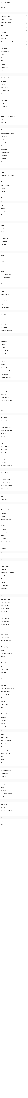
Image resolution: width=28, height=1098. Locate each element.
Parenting (3, 513)
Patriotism (3, 526)
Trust (2, 756)
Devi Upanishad (5, 185)
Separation (4, 663)
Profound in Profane (6, 542)
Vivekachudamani (5, 796)
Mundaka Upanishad (6, 465)
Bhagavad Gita (5, 90)
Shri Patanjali (4, 682)
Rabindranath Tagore (6, 563)
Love (2, 407)
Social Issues (4, 704)
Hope (2, 304)
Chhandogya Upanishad (7, 133)
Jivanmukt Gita (5, 354)
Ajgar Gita (3, 32)
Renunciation (4, 585)
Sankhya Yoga (5, 647)
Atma (2, 54)
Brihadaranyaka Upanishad (8, 116)
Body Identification (6, 109)
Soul (2, 707)
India (2, 318)
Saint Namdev (4, 628)
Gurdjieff (3, 268)
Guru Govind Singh (6, 274)
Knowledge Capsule (6, 377)
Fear (2, 228)
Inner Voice (4, 327)
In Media (3, 314)
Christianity (4, 136)
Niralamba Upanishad (6, 479)
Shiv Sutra (3, 672)
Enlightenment (5, 211)
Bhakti (2, 97)
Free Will (3, 244)
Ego (2, 205)
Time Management (6, 750)
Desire (3, 179)
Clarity (2, 139)
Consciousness (5, 162)
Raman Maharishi (5, 566)
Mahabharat (4, 417)
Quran (2, 555)
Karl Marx (3, 361)
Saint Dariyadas (5, 605)
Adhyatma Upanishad (6, 19)
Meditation (4, 449)
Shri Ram (3, 685)
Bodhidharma (4, 106)
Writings (3, 813)
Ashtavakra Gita (5, 51)
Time (2, 747)
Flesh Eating (4, 238)
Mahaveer (3, 424)
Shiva (2, 675)
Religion (3, 582)
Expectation (4, 218)
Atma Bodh (4, 57)
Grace (2, 261)
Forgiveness (4, 241)
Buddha (3, 119)
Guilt (2, 264)
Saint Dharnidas (5, 608)
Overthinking (4, 499)
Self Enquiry (4, 659)
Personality (4, 529)
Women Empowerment (7, 810)
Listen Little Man (5, 397)
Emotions (3, 208)
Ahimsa (3, 29)
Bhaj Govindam (5, 94)
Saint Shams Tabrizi (6, 640)
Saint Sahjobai (5, 637)
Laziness (3, 388)
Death (2, 172)
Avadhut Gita (4, 67)
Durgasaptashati (5, 194)
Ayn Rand (3, 70)
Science (3, 656)
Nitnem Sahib (4, 489)
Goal (2, 255)
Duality (3, 191)
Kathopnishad (4, 367)
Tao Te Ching (4, 737)
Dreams (3, 188)
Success (3, 717)
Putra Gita (3, 548)
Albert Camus (4, 35)
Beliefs (3, 84)
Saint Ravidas (4, 634)
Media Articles (5, 446)
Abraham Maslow (5, 16)
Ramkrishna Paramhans (7, 572)
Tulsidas (3, 763)
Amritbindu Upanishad (7, 41)
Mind (2, 456)
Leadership (4, 391)
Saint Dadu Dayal (5, 602)
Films (2, 235)
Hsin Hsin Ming (5, 307)
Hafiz (2, 291)
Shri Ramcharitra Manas (7, 688)
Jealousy (3, 347)
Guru (2, 271)
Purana (3, 545)
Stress (3, 710)
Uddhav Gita (4, 773)
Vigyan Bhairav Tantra (6, 793)
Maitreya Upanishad (6, 427)
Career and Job (5, 130)
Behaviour (3, 81)
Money (3, 459)
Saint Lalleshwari (5, 618)
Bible (2, 103)
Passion (3, 516)
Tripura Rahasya (5, 753)
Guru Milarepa (4, 280)
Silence (3, 701)
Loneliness (4, 404)
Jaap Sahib (4, 341)
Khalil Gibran (4, 374)
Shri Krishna (4, 679)
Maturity (3, 436)
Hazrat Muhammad (6, 301)
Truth (2, 759)
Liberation (3, 394)
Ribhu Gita (4, 588)
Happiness (4, 297)
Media (2, 443)
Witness (3, 807)
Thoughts (3, 743)
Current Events (5, 165)
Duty (2, 198)
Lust (2, 410)
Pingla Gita (4, 532)
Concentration (5, 152)
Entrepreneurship (5, 215)
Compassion (4, 146)
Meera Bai (3, 452)
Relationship (4, 579)
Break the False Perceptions (8, 113)
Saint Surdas (4, 644)
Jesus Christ (4, 350)
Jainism (3, 344)
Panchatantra (4, 506)
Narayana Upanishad (6, 476)
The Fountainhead (6, 740)
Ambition (3, 38)
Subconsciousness (6, 714)
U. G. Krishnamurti (6, 770)
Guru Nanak (4, 284)
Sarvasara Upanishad (6, 653)
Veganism (3, 790)
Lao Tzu (3, 384)
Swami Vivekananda (6, 726)
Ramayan (3, 569)
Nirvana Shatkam (5, 482)
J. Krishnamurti (5, 338)
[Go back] (2, 2)
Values (3, 787)
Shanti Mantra (4, 669)
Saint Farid (4, 612)
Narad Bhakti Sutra (6, 473)
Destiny (3, 182)
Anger (2, 45)
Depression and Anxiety (7, 175)
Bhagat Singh (4, 87)
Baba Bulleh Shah (5, 78)
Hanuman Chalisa (5, 294)
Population (4, 538)
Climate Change (5, 142)
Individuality (4, 321)
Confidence (4, 155)
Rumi (2, 591)
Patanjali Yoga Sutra (6, 519)
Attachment (4, 61)
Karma (3, 364)
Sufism (3, 723)
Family (2, 225)
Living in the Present (6, 400)
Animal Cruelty (5, 48)
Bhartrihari (4, 100)
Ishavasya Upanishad (6, 330)
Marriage (3, 433)
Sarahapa (3, 650)
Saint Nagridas (5, 624)
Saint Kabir (4, 615)
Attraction (3, 64)
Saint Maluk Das (5, 621)
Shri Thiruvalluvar (5, 691)
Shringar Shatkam (6, 695)
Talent (2, 734)
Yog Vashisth (4, 821)
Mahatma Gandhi (5, 421)
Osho (2, 496)
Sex (2, 666)
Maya (2, 440)
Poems (3, 535)
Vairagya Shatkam (5, 784)
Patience (3, 522)
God (2, 258)
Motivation (3, 462)
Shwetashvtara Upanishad (8, 698)
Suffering (3, 720)
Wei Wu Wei (4, 804)
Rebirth (3, 576)
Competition (4, 149)
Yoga (2, 824)
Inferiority (3, 324)
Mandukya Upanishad (6, 430)
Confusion (3, 158)
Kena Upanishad (5, 371)
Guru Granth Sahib (6, 277)
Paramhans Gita (5, 510)
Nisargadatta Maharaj (6, 485)
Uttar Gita (3, 776)
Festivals (3, 232)
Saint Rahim (4, 631)
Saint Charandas (5, 599)
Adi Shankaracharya (6, 22)
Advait (2, 26)
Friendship (4, 248)
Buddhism (3, 122)
